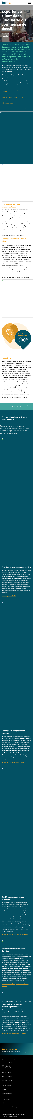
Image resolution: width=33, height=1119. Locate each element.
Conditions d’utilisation (20, 1114)
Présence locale (7, 103)
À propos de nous (6, 1085)
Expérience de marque (8, 1076)
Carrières (4, 1089)
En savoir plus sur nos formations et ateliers (15, 934)
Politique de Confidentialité (8, 1114)
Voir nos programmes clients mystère (13, 235)
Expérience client (6, 1072)
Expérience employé (7, 1080)
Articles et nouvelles (7, 1093)
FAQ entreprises (6, 1103)
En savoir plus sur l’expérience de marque (14, 1034)
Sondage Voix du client (9, 97)
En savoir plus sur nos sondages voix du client (15, 277)
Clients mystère (7, 91)
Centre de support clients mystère (11, 1107)
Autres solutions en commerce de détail (15, 109)
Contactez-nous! (16, 406)
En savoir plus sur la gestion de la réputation (15, 397)
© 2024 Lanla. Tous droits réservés (9, 1116)
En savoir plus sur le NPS (9, 596)
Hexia (20, 361)
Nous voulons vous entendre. (11, 1052)
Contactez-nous (6, 1099)
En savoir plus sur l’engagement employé (14, 762)
